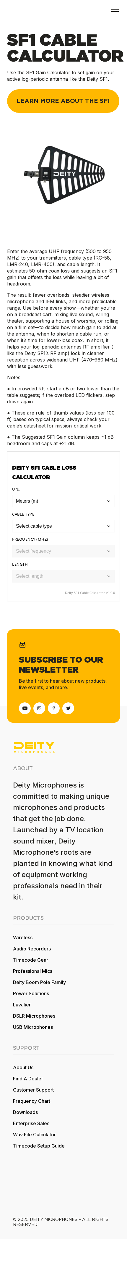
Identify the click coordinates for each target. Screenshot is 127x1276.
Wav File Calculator (34, 1135)
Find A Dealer (28, 1079)
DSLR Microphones (34, 1016)
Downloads (25, 1112)
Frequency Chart (31, 1101)
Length (20, 564)
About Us (23, 1067)
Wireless (22, 937)
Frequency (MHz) (30, 539)
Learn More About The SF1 (63, 101)
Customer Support (33, 1090)
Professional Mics (32, 971)
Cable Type (23, 514)
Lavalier (22, 1005)
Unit (17, 489)
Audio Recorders (32, 949)
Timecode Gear (30, 960)
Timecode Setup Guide (39, 1146)
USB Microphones (33, 1027)
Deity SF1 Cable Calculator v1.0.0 (90, 592)
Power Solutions (31, 993)
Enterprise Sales (31, 1123)
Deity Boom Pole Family (39, 982)
